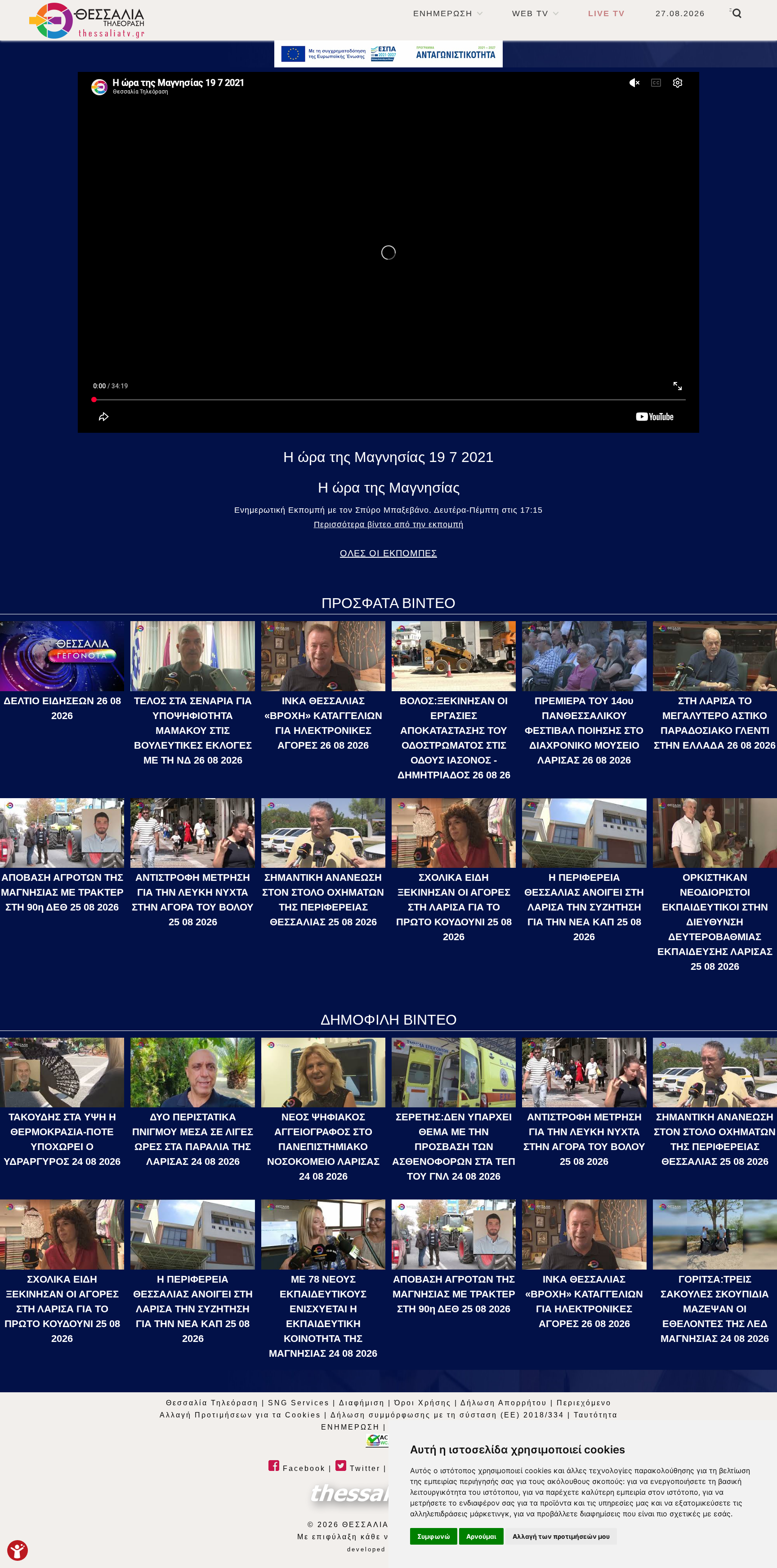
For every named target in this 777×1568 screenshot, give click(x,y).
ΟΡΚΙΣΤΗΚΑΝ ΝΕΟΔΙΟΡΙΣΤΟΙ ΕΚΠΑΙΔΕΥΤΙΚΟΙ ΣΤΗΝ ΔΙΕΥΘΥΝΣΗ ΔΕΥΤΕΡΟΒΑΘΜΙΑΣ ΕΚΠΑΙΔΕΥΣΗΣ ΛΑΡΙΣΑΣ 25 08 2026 (715, 922)
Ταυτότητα (596, 1415)
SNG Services (299, 1403)
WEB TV (530, 13)
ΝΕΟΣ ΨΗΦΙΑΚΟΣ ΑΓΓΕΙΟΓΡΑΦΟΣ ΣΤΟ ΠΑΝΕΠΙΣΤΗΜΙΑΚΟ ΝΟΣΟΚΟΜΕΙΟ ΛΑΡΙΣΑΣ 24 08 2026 (323, 1146)
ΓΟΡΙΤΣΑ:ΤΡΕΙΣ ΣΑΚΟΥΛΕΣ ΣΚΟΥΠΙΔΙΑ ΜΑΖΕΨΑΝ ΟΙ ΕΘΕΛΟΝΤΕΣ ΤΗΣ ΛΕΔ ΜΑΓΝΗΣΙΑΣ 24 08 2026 (715, 1309)
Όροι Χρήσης (422, 1403)
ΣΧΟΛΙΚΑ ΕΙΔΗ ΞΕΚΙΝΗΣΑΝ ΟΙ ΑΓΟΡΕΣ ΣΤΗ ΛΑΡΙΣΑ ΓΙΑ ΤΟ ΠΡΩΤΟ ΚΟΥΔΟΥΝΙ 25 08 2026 (454, 907)
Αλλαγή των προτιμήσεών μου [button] (561, 1536)
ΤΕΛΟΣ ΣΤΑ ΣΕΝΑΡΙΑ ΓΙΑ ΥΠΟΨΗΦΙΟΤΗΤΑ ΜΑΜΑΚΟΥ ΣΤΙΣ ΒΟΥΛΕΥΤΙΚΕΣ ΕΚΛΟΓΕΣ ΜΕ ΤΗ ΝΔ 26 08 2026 (193, 730)
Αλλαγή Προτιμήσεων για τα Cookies (240, 1415)
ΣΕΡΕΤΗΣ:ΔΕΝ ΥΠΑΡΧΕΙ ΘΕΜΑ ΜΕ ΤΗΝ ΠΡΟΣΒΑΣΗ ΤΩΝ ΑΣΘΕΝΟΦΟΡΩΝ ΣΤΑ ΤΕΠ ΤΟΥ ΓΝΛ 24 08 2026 (453, 1146)
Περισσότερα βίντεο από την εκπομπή (389, 524)
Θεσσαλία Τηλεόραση (212, 1403)
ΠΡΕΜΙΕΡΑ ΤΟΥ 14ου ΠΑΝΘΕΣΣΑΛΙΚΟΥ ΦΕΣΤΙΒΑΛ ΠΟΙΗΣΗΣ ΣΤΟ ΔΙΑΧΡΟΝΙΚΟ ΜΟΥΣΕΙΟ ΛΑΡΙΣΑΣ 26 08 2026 (584, 730)
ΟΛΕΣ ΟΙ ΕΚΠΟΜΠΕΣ (388, 553)
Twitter (363, 1468)
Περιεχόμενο (584, 1403)
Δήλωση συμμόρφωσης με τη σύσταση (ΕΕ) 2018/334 (447, 1415)
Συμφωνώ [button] (433, 1536)
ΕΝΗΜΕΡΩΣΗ (443, 13)
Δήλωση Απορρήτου (503, 1403)
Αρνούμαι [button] (481, 1536)
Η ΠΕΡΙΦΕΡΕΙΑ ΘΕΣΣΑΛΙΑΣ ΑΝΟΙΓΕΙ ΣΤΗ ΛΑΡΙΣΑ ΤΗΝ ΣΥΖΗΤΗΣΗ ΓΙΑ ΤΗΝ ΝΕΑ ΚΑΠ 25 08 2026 (584, 907)
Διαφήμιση (362, 1403)
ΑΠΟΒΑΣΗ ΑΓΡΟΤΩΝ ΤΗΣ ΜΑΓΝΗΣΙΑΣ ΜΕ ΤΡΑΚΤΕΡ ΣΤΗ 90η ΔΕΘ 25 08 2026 (62, 892)
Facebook (303, 1468)
